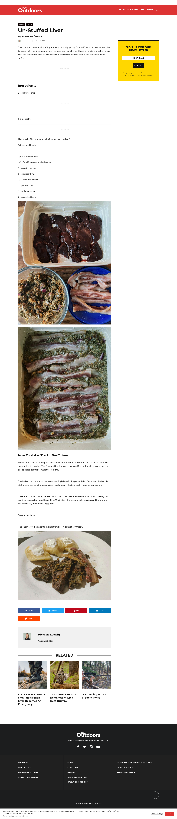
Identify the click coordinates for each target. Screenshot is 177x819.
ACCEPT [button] (169, 814)
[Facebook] (78, 747)
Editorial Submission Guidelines (134, 763)
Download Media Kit (29, 777)
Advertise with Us (28, 772)
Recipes (29, 24)
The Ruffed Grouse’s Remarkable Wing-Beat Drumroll (63, 697)
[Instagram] (91, 747)
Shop (122, 9)
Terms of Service (126, 772)
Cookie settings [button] (157, 814)
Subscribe (72, 767)
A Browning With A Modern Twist (94, 696)
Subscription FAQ (77, 777)
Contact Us (24, 767)
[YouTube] (98, 747)
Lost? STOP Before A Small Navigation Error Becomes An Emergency (31, 699)
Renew (71, 772)
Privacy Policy (125, 767)
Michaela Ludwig (27, 41)
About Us (23, 763)
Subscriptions (135, 9)
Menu (150, 9)
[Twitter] (84, 747)
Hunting (22, 24)
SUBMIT (138, 66)
